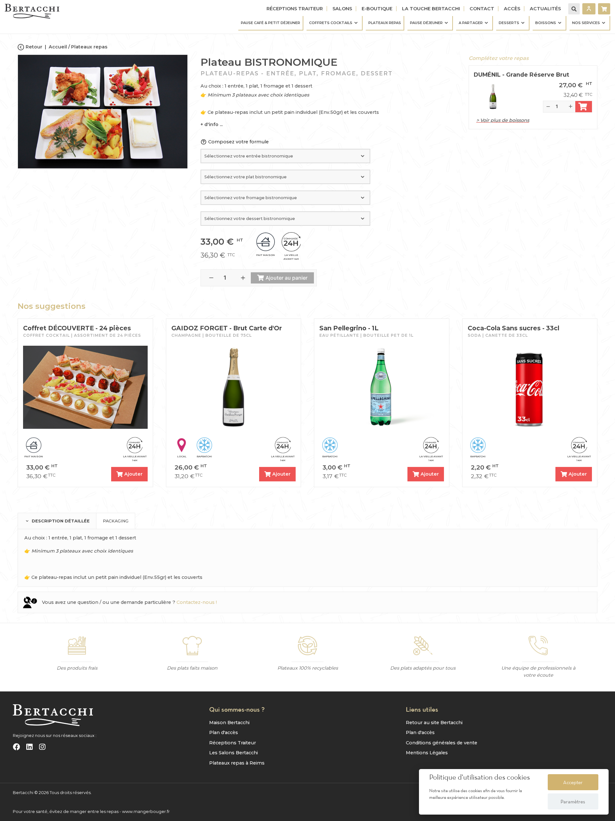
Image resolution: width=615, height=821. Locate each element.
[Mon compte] (588, 8)
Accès (512, 9)
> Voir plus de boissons (502, 120)
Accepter (573, 782)
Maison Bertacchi (229, 722)
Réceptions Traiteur (294, 9)
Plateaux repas (89, 47)
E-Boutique (377, 9)
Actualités (545, 9)
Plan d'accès (223, 732)
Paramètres (573, 801)
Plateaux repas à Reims (237, 763)
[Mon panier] (604, 8)
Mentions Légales (427, 753)
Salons (342, 9)
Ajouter (133, 474)
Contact (482, 9)
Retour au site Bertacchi (434, 722)
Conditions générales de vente (441, 743)
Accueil (58, 47)
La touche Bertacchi (431, 9)
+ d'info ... (212, 124)
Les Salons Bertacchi (233, 753)
